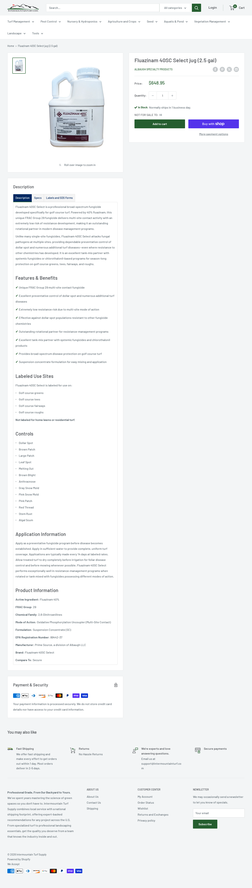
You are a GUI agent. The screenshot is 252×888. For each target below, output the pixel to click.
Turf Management (18, 21)
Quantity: (140, 95)
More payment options (213, 134)
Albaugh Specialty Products (153, 69)
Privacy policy (146, 820)
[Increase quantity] (172, 96)
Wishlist (143, 808)
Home (10, 45)
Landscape (14, 33)
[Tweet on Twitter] (229, 69)
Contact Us (94, 802)
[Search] (196, 8)
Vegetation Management (210, 21)
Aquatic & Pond (174, 21)
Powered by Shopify (18, 859)
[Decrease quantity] (153, 96)
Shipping (92, 808)
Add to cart (160, 124)
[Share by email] (236, 69)
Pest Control (49, 21)
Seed (150, 21)
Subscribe (205, 824)
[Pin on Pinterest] (222, 69)
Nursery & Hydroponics (82, 21)
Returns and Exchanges (153, 814)
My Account (145, 796)
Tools (35, 33)
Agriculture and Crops (122, 21)
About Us (93, 796)
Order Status (146, 802)
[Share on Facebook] (215, 69)
